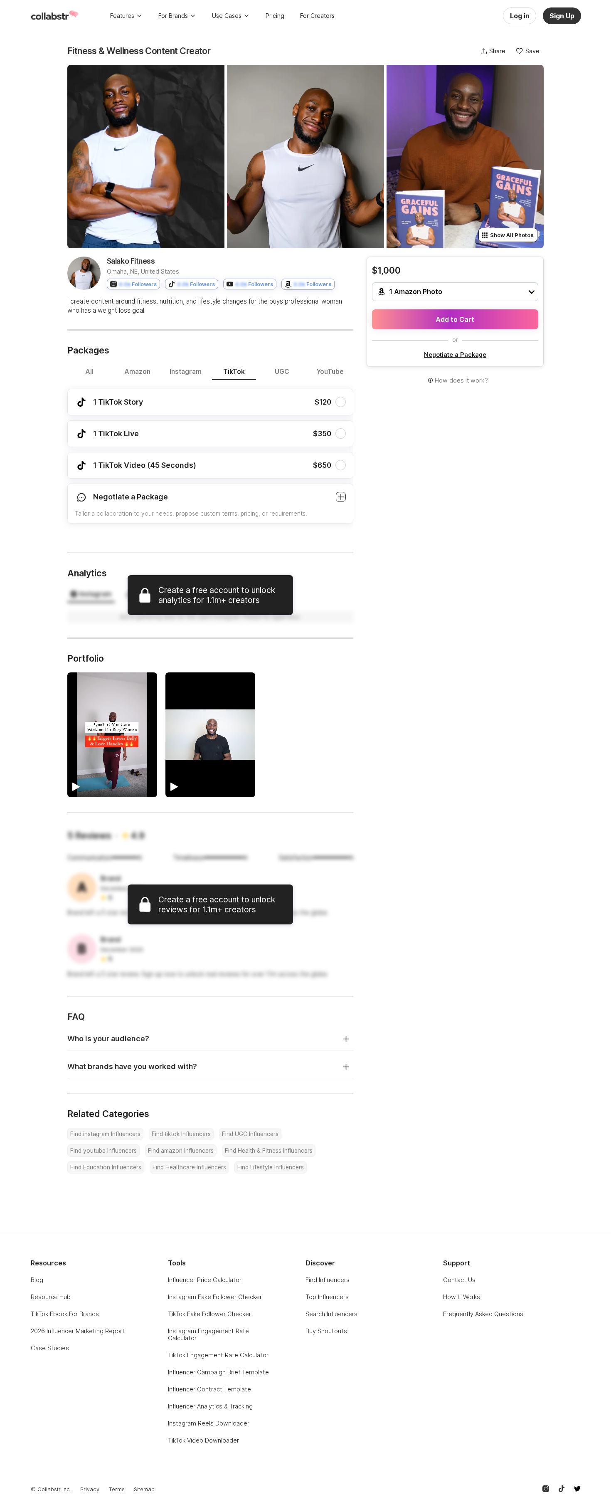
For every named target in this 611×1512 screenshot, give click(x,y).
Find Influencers (328, 1279)
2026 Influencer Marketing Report (78, 1330)
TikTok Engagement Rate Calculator (218, 1355)
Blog (37, 1279)
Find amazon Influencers (181, 1150)
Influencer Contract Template (209, 1389)
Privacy (89, 1489)
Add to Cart (455, 319)
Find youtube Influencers (103, 1150)
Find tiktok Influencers (181, 1134)
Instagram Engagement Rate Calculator (208, 1334)
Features (122, 15)
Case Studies (50, 1347)
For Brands (173, 15)
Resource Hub (51, 1296)
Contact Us (459, 1279)
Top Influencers (327, 1296)
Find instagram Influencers (105, 1134)
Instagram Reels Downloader (208, 1423)
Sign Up (561, 16)
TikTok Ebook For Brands (65, 1313)
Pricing (275, 15)
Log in (520, 16)
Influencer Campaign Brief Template (218, 1372)
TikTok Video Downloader (203, 1440)
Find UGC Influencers (250, 1134)
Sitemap (144, 1489)
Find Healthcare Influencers (189, 1167)
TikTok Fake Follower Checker (209, 1313)
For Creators (317, 15)
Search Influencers (331, 1313)
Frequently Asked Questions (483, 1313)
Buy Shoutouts (326, 1330)
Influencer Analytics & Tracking (210, 1406)
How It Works (461, 1296)
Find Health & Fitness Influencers (269, 1150)
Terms (116, 1489)
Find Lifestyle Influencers (270, 1167)
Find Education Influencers (105, 1167)
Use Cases (226, 15)
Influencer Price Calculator (204, 1279)
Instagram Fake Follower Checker (215, 1296)
